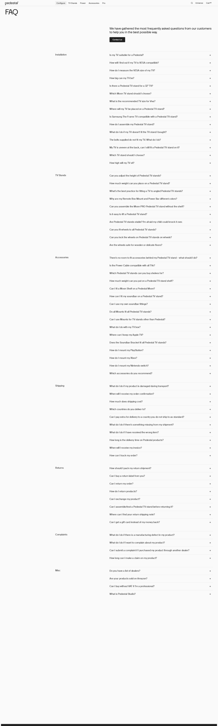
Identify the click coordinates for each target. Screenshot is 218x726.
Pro (103, 3)
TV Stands (72, 3)
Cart (208, 3)
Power (83, 3)
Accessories (94, 3)
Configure (61, 3)
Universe (199, 3)
